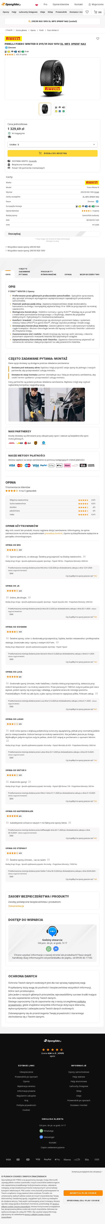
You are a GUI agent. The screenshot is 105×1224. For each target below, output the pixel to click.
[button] (17, 570)
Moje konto (98, 4)
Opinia (68, 274)
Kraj (26, 1100)
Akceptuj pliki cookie (83, 1193)
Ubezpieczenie (26, 1072)
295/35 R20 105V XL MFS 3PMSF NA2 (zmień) (54, 21)
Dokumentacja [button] (16, 905)
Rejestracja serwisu (26, 1086)
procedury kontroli (53, 533)
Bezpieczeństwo (90, 274)
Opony (6, 12)
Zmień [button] (96, 192)
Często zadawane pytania (24, 272)
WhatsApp (48, 1130)
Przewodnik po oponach (26, 1076)
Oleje (42, 12)
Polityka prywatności (26, 1105)
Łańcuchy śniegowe (28, 12)
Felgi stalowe (79, 1076)
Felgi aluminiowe (79, 1081)
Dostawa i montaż (78, 12)
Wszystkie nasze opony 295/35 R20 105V (26, 250)
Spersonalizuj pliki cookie (83, 1200)
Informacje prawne (26, 1091)
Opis (8, 274)
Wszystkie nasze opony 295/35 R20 (24, 246)
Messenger (49, 1137)
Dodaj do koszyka (55, 153)
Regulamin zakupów (26, 1095)
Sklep (50, 12)
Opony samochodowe (78, 1072)
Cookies (26, 1110)
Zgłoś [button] (11, 573)
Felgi (14, 12)
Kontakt (79, 4)
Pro (45, 4)
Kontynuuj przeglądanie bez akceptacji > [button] (87, 1172)
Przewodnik (61, 12)
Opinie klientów (61, 4)
